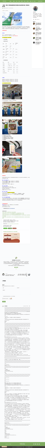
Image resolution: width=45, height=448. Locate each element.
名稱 (3, 287)
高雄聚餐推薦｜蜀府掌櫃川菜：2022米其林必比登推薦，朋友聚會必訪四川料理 (38, 33)
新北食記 (19, 1)
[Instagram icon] (17, 267)
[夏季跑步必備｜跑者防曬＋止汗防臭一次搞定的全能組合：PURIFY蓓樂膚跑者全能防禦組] (34, 38)
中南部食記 (27, 1)
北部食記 (25, 1)
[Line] (38, 19)
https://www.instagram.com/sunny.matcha (13, 223)
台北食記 (16, 1)
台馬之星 (7, 35)
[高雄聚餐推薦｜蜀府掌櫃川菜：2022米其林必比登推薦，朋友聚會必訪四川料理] (34, 33)
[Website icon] (16, 267)
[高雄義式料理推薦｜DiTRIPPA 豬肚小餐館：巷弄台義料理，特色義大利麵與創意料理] (34, 28)
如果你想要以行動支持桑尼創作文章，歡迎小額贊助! (10, 231)
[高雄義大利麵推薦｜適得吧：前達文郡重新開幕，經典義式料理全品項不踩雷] (34, 24)
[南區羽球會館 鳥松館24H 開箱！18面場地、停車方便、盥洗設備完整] (34, 43)
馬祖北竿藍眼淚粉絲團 (12, 208)
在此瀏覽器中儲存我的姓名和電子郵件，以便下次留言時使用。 (9, 296)
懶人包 (34, 1)
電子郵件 (18, 287)
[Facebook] (33, 19)
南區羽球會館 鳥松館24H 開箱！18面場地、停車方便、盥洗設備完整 (38, 43)
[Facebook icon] (14, 267)
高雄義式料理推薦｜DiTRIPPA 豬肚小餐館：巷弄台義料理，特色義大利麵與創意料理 (38, 28)
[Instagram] (35, 19)
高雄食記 (22, 1)
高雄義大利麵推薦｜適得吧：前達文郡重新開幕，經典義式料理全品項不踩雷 (38, 24)
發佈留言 (4, 301)
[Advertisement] (16, 249)
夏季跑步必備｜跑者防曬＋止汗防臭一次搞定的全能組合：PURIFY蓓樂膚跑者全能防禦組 (38, 38)
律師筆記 (10, 1)
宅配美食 (30, 1)
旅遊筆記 (14, 1)
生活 (32, 1)
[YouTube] (37, 19)
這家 (13, 204)
